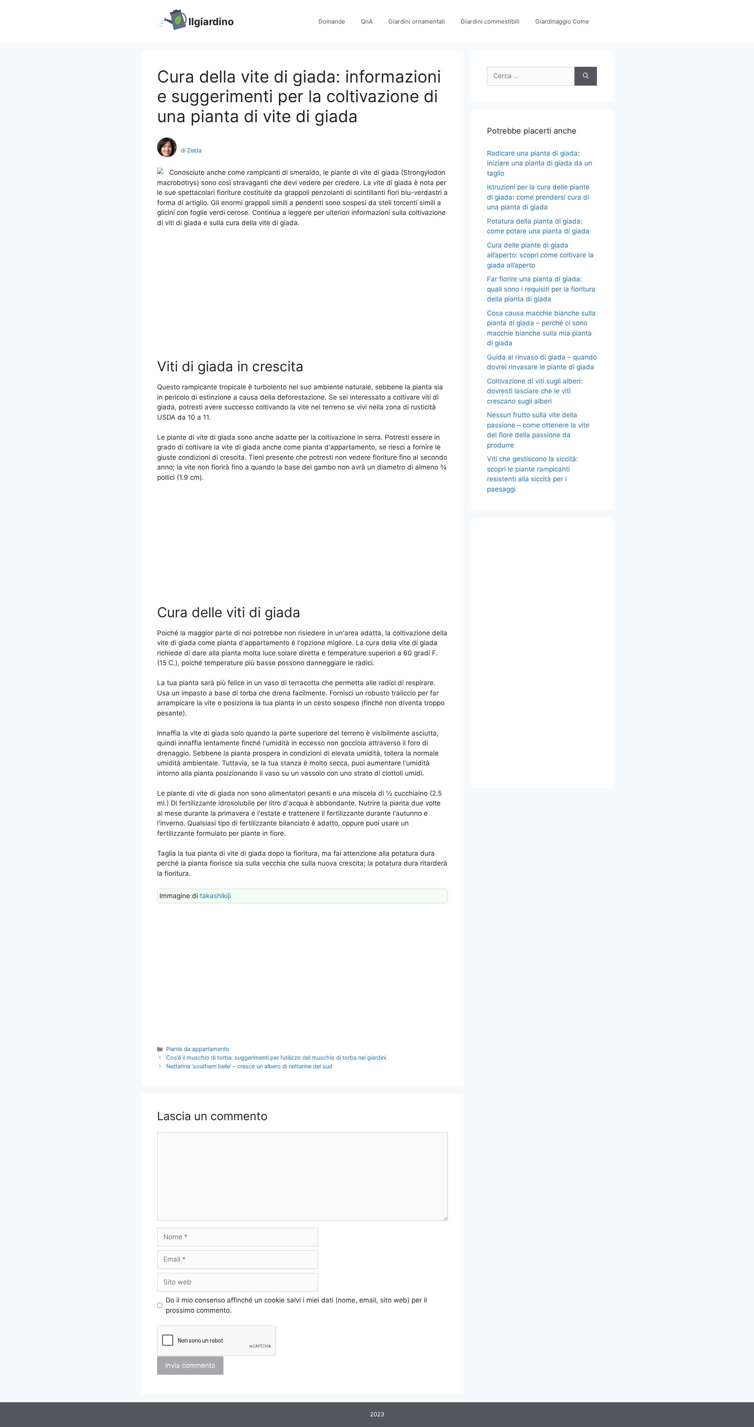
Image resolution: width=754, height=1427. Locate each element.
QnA (367, 21)
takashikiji (215, 896)
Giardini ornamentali (416, 21)
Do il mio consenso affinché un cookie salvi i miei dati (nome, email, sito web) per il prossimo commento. (296, 1305)
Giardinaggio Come (562, 21)
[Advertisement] (302, 293)
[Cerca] (586, 76)
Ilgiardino (211, 22)
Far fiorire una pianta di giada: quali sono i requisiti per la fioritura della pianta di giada (541, 289)
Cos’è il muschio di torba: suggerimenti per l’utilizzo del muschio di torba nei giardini (276, 1057)
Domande (331, 21)
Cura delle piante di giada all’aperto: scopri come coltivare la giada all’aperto (540, 255)
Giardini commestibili (490, 21)
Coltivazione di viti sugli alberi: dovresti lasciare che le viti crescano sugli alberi (534, 391)
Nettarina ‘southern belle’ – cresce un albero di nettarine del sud (249, 1066)
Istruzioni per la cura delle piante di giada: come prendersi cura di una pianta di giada (538, 197)
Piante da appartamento (197, 1048)
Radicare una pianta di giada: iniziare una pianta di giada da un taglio (539, 163)
